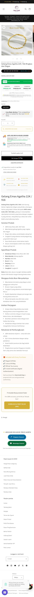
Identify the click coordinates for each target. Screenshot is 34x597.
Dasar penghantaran (24, 590)
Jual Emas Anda (8, 476)
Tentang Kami (8, 507)
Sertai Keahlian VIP (9, 543)
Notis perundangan (23, 593)
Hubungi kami (8, 535)
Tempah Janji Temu (9, 484)
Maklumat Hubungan (12, 593)
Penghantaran (4, 101)
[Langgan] (26, 559)
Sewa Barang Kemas (9, 472)
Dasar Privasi (7, 519)
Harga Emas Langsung (10, 463)
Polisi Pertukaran (9, 523)
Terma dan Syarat (9, 515)
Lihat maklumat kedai (9, 172)
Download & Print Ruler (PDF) (17, 405)
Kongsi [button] (5, 417)
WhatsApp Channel (17, 443)
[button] (4, 9)
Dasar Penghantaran (10, 527)
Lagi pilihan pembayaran (17, 162)
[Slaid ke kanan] (21, 59)
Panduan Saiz (7, 492)
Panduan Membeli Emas (11, 488)
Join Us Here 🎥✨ (25, 71)
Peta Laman (7, 547)
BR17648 (5, 107)
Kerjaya (6, 511)
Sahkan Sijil (7, 467)
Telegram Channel (17, 437)
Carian (5, 503)
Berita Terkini (7, 531)
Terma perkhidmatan (12, 590)
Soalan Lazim (7, 539)
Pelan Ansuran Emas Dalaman (12, 480)
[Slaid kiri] (13, 59)
